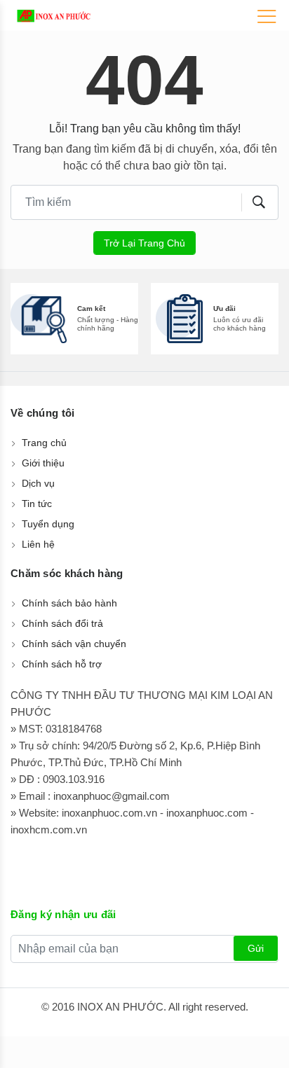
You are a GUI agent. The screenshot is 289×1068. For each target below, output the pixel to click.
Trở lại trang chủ (144, 243)
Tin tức (37, 503)
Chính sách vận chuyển (74, 643)
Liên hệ (38, 544)
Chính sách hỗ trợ (62, 664)
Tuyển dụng (48, 523)
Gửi (256, 948)
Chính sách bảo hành (69, 603)
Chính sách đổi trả (62, 623)
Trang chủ (44, 442)
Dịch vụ (38, 483)
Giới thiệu (43, 463)
